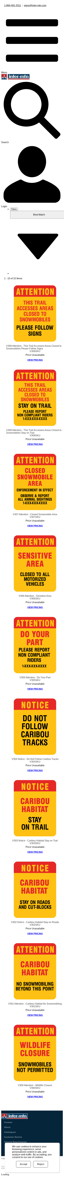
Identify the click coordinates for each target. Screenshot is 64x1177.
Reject (40, 1164)
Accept (23, 1164)
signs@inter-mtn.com (35, 5)
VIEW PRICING (35, 360)
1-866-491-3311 (12, 5)
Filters (14, 209)
